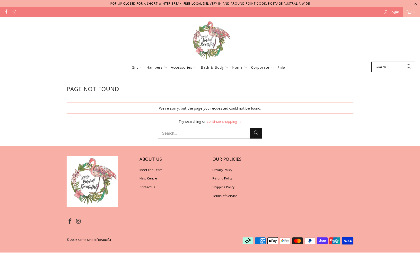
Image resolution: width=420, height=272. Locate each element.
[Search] (409, 67)
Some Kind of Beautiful (95, 239)
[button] (137, 68)
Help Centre (148, 178)
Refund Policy (222, 178)
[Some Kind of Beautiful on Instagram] (14, 12)
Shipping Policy (223, 187)
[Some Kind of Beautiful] (210, 40)
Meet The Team (151, 170)
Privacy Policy (222, 170)
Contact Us (147, 187)
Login (394, 12)
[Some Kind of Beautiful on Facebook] (6, 12)
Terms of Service (224, 196)
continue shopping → (224, 121)
